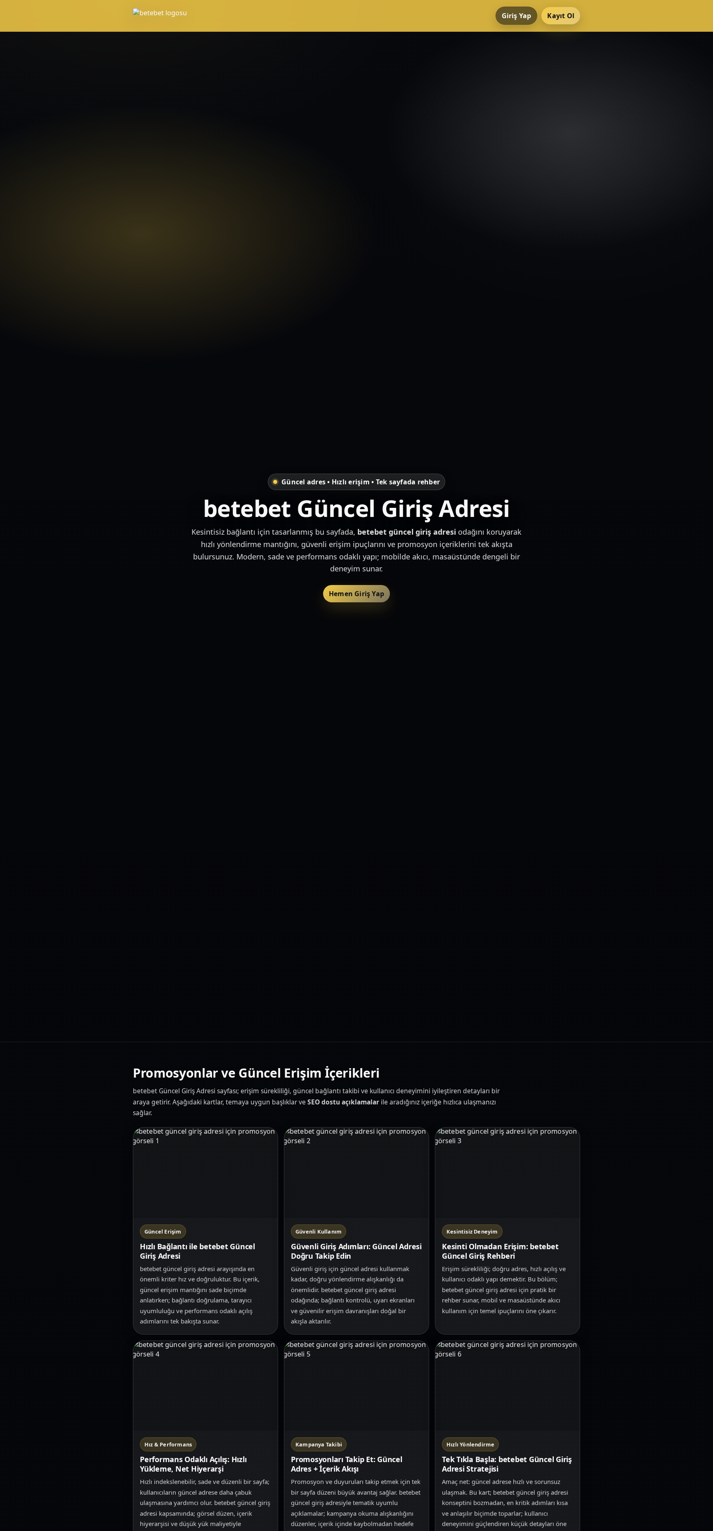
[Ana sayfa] (166, 15)
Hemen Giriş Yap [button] (356, 593)
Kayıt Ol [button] (560, 15)
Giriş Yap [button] (516, 15)
